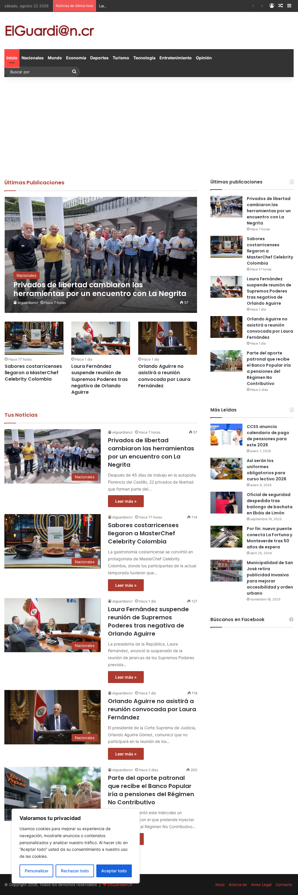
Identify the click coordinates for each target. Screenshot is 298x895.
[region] (76, 846)
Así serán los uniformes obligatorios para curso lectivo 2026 (266, 470)
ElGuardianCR (120, 884)
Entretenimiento (175, 57)
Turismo (121, 57)
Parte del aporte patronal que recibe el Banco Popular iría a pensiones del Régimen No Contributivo (151, 790)
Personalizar (36, 870)
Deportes (99, 57)
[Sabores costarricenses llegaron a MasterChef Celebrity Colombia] (34, 338)
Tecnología (144, 57)
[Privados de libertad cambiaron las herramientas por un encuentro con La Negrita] (101, 255)
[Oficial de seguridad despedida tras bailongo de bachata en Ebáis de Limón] (226, 503)
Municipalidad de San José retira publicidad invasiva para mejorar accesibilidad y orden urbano (270, 578)
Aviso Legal (261, 884)
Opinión (204, 57)
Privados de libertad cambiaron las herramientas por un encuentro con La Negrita (151, 452)
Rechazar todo (75, 870)
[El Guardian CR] (49, 31)
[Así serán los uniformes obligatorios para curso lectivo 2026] (226, 468)
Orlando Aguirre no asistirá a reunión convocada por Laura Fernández (164, 376)
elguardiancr (28, 302)
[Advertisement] (149, 126)
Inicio (11, 57)
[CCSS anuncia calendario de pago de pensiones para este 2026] (226, 434)
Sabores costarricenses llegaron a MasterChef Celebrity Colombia (33, 373)
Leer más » (125, 501)
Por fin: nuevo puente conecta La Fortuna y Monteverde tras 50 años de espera (269, 538)
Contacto (284, 884)
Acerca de (238, 884)
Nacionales (33, 57)
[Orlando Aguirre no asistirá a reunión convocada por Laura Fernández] (167, 338)
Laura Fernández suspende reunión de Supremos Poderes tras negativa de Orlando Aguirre (182, 5)
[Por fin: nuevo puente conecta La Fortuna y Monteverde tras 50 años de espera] (226, 537)
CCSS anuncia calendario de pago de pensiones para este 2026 (268, 436)
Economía (76, 57)
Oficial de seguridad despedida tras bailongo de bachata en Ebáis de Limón (269, 504)
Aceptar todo (114, 870)
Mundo (55, 57)
